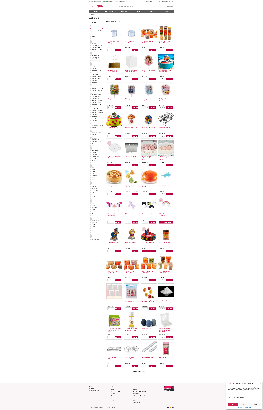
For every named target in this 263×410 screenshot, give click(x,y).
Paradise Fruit (95, 207)
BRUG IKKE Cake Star (97, 47)
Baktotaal (94, 145)
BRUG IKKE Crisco (96, 53)
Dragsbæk (94, 173)
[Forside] (89, 14)
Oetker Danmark (95, 198)
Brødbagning (124, 11)
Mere (255, 404)
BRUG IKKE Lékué (96, 80)
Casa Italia (94, 154)
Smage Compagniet (96, 220)
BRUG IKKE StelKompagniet (95, 107)
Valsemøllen (94, 232)
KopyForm (94, 188)
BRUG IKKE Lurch (96, 78)
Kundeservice (135, 389)
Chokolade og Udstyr (138, 11)
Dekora (93, 171)
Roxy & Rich (94, 213)
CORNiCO (94, 148)
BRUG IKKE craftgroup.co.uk (95, 121)
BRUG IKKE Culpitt (96, 55)
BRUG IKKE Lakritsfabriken (95, 73)
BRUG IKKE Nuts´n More (97, 88)
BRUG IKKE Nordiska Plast (96, 85)
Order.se (94, 201)
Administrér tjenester (231, 400)
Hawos (93, 184)
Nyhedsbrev (149, 1)
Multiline (94, 196)
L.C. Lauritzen (95, 190)
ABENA (93, 36)
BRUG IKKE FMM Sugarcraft (96, 58)
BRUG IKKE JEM (95, 68)
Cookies (134, 400)
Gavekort (113, 400)
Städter (93, 224)
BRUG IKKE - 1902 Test (97, 45)
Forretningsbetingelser (137, 398)
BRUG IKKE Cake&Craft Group (97, 50)
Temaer (96, 11)
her (243, 397)
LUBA (93, 192)
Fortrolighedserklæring (247, 407)
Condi (93, 160)
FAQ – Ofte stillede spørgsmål (139, 391)
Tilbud (166, 11)
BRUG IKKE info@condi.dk (95, 128)
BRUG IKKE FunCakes (97, 60)
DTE (93, 167)
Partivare (94, 209)
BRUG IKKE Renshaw (97, 100)
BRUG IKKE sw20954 (96, 141)
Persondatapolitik (136, 402)
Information (164, 1)
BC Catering (94, 43)
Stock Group (95, 222)
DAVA (93, 165)
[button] (260, 383)
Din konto (171, 1)
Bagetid (93, 143)
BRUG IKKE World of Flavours (96, 117)
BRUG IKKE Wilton (96, 114)
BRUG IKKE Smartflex (97, 104)
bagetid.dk (99, 407)
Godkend (233, 404)
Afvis (244, 404)
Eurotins (94, 177)
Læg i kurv (117, 50)
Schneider (94, 215)
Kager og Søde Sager (115, 391)
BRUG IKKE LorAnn (96, 76)
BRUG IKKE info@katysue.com (96, 135)
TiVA (93, 228)
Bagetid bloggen (156, 1)
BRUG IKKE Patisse (96, 94)
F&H (93, 179)
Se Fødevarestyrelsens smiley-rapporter (141, 395)
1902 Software (111, 407)
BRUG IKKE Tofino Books (97, 112)
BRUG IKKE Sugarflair (97, 110)
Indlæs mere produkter (140, 375)
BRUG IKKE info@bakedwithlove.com (97, 124)
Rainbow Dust (95, 211)
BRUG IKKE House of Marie (96, 66)
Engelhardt (94, 175)
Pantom (93, 205)
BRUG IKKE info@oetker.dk (95, 139)
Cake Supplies (95, 150)
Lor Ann (93, 194)
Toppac (93, 230)
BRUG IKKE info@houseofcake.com (97, 131)
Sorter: (160, 22)
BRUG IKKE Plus (95, 98)
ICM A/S (94, 186)
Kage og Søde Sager (110, 11)
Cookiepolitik (239, 407)
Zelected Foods (95, 239)
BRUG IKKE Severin (96, 102)
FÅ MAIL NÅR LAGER (114, 165)
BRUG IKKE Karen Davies (97, 70)
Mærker (152, 11)
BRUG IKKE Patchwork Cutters (97, 91)
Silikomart (94, 218)
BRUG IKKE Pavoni (96, 96)
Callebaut (94, 152)
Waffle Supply (95, 235)
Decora (93, 169)
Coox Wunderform (96, 162)
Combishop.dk (95, 158)
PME (93, 203)
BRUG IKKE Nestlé (96, 82)
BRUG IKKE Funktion (96, 63)
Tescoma (94, 226)
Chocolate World (95, 156)
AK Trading (94, 38)
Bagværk (113, 393)
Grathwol (94, 182)
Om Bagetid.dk (136, 393)
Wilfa (93, 237)
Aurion (93, 41)
